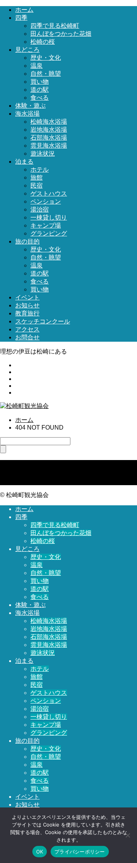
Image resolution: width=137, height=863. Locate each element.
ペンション (45, 201)
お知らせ (27, 305)
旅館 (36, 177)
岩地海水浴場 (48, 129)
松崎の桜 (42, 41)
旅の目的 (27, 241)
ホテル (39, 169)
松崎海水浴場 (48, 121)
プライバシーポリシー (79, 852)
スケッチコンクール (42, 321)
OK (39, 852)
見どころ (27, 49)
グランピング (48, 233)
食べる (39, 97)
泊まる (24, 161)
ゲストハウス (48, 193)
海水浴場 (27, 113)
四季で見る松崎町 (54, 25)
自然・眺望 (45, 73)
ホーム (24, 9)
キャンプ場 (45, 225)
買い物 (39, 81)
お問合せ (27, 337)
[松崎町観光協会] (24, 406)
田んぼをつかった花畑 (60, 33)
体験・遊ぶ (30, 105)
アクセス (27, 329)
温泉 (36, 65)
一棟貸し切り (48, 217)
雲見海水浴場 (48, 145)
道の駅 (39, 89)
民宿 (36, 185)
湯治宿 (39, 209)
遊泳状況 (42, 153)
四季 (21, 17)
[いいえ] (127, 835)
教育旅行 (27, 313)
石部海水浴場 (48, 137)
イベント (27, 297)
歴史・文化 (45, 57)
